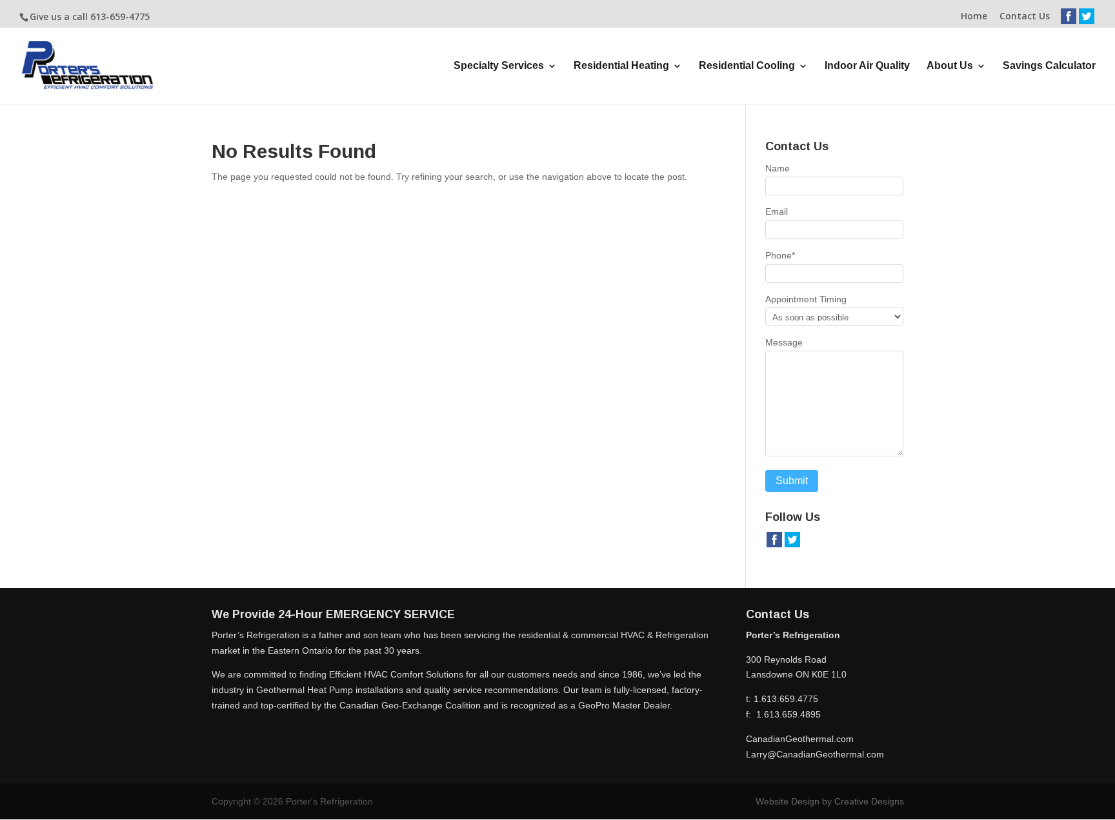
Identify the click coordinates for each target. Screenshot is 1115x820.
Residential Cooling (747, 66)
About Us (950, 66)
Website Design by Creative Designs (830, 801)
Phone (780, 255)
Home (974, 17)
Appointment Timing (806, 299)
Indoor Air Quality (867, 66)
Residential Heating (621, 66)
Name (777, 168)
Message (784, 342)
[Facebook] (1069, 21)
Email (776, 211)
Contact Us (1024, 17)
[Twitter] (1087, 21)
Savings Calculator (1049, 66)
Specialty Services (499, 66)
